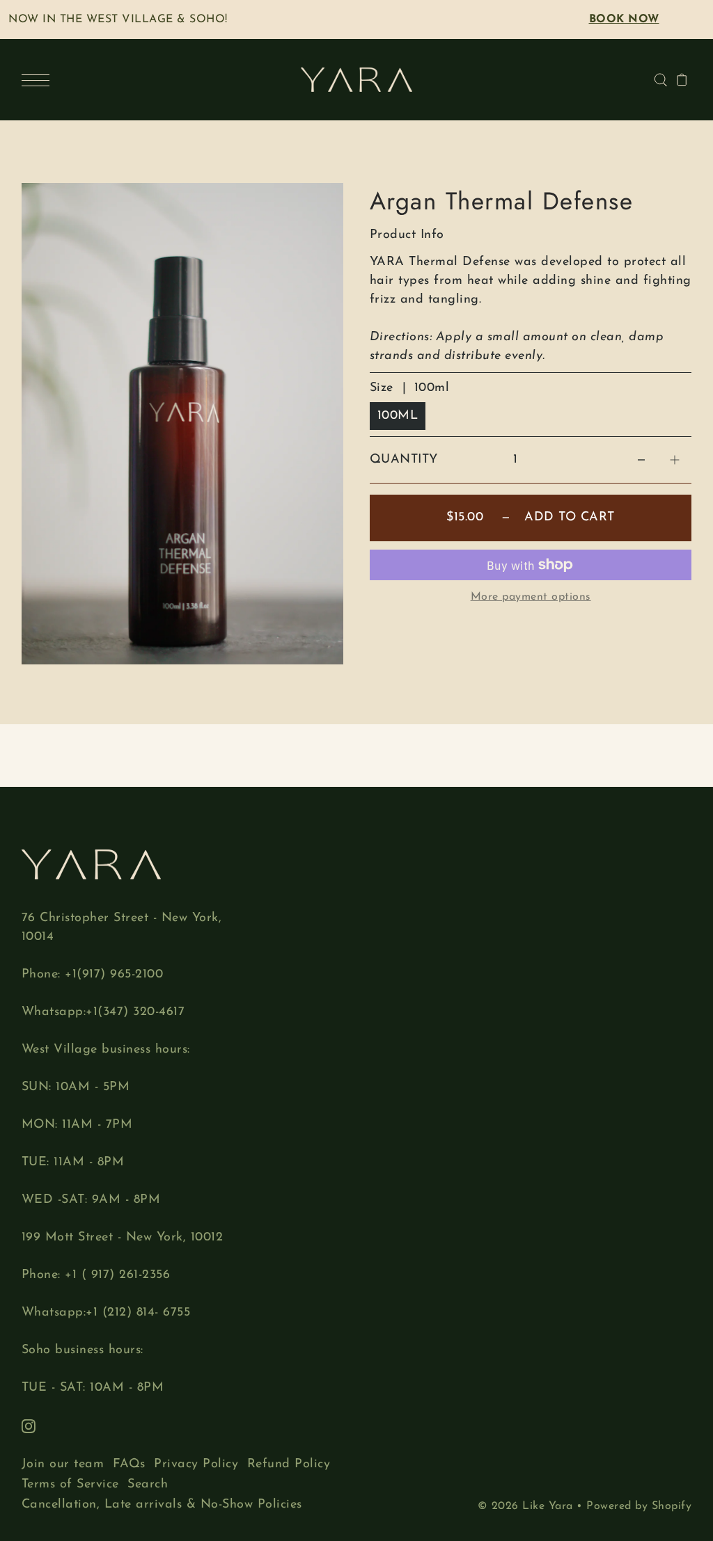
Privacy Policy (196, 1464)
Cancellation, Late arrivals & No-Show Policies (162, 1505)
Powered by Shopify (638, 1506)
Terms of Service (70, 1484)
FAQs (129, 1464)
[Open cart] (682, 79)
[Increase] (674, 460)
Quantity (404, 460)
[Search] (660, 79)
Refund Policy (289, 1464)
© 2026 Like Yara (525, 1506)
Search (147, 1484)
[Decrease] (641, 460)
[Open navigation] (39, 80)
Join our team (63, 1464)
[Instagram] (29, 1425)
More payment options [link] (531, 596)
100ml (397, 416)
